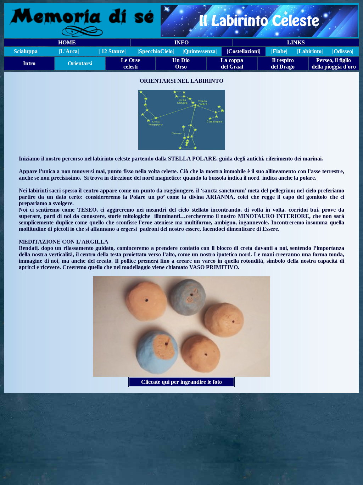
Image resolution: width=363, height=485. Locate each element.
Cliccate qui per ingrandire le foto (181, 382)
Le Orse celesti (130, 63)
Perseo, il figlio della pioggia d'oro (334, 63)
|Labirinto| (310, 51)
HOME (67, 42)
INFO (181, 42)
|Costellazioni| (243, 51)
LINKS (296, 42)
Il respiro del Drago (283, 63)
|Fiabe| (279, 51)
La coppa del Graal (231, 63)
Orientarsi (80, 63)
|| (156, 51)
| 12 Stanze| (112, 51)
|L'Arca (68, 51)
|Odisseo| (342, 51)
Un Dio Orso (181, 63)
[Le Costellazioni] (181, 326)
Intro (29, 63)
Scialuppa (26, 51)
